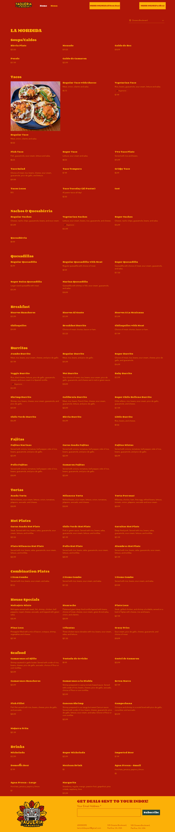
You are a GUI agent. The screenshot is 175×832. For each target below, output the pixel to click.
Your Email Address (88, 806)
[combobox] (146, 20)
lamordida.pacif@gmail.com (89, 828)
